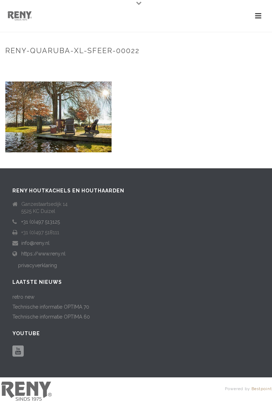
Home (144, 66)
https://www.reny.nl (43, 254)
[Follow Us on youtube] (18, 351)
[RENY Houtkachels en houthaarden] (26, 391)
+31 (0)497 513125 (40, 222)
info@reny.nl (35, 243)
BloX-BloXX (169, 66)
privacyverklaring (37, 265)
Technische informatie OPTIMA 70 (50, 307)
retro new (23, 297)
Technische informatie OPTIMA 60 (51, 317)
